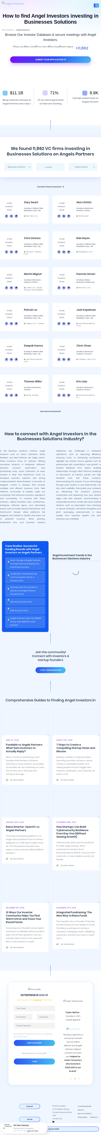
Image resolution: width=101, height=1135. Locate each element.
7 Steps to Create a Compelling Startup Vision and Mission (75, 748)
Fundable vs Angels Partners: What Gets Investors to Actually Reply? (24, 748)
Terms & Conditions (85, 1114)
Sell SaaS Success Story (21, 601)
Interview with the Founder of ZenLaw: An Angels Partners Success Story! (23, 590)
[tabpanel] (73, 1031)
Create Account (34, 1043)
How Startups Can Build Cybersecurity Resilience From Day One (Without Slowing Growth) (72, 832)
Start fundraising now (50, 670)
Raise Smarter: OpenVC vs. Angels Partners (23, 828)
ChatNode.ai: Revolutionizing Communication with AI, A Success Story (23, 577)
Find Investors (8, 30)
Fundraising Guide (84, 1106)
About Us (81, 1110)
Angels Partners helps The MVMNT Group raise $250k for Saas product (25, 621)
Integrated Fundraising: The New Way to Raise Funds (74, 914)
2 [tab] (75, 1078)
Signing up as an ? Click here (34, 1000)
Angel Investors (23, 30)
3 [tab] (79, 1078)
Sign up (29, 1106)
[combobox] (18, 167)
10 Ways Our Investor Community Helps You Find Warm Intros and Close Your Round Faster (23, 917)
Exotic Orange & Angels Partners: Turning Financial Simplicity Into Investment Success (25, 563)
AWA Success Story (19, 610)
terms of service (20, 1037)
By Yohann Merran (17, 780)
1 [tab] (71, 1078)
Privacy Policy (82, 1117)
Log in (29, 1119)
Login (34, 1061)
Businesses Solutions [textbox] (16, 167)
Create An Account (50, 1129)
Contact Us (94, 1117)
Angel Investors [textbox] (81, 167)
